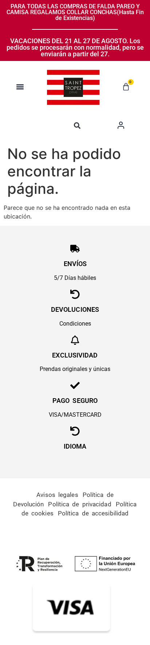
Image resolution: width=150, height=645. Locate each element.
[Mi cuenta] (121, 125)
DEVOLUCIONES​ (75, 309)
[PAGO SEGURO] (75, 385)
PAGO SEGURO (75, 400)
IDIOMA (75, 446)
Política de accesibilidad (93, 513)
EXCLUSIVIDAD (75, 355)
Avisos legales (57, 494)
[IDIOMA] (75, 431)
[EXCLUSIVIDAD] (75, 340)
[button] (20, 87)
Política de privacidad (79, 504)
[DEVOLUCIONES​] (75, 294)
